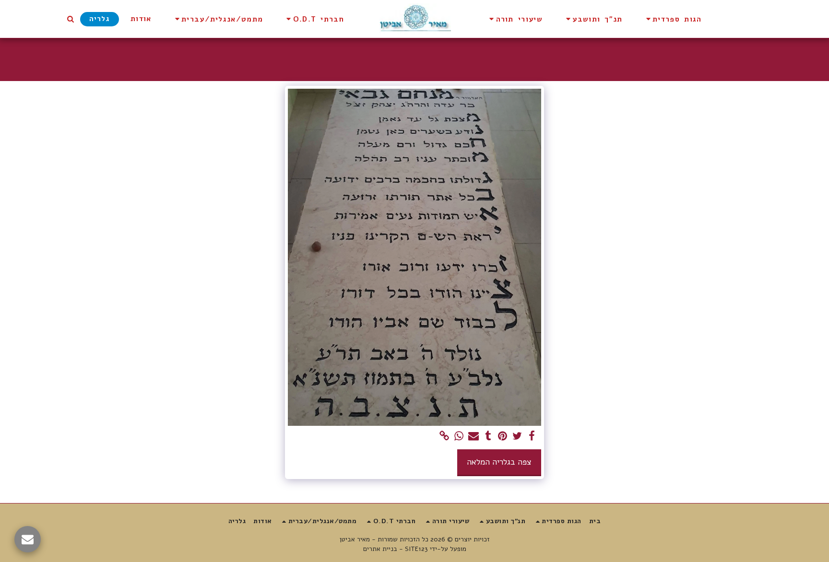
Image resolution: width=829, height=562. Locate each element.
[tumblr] (488, 436)
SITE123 (416, 548)
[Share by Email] (473, 436)
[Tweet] (517, 436)
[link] (444, 436)
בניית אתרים (380, 548)
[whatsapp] (459, 436)
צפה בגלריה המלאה (499, 462)
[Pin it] (502, 436)
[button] (672, 19)
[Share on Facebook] (531, 436)
